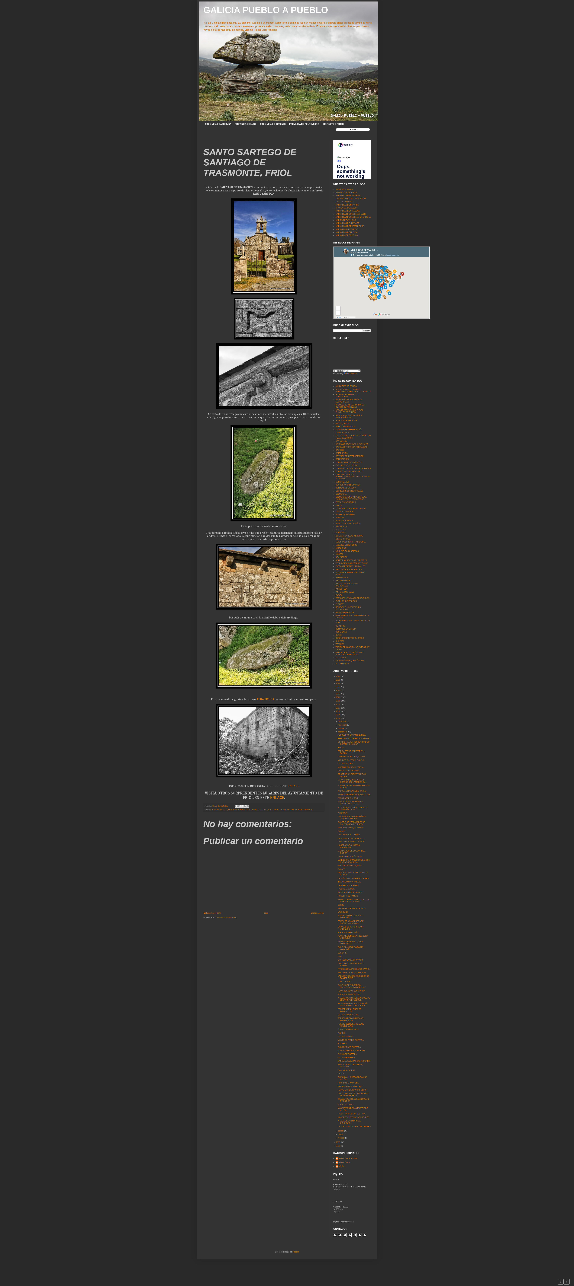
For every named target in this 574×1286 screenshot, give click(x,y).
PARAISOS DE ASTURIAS (346, 193)
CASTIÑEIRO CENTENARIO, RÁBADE (353, 878)
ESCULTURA (341, 494)
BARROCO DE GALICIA (345, 427)
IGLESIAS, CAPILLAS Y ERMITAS (349, 536)
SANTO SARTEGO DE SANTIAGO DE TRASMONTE (293, 810)
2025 (338, 680)
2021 (338, 694)
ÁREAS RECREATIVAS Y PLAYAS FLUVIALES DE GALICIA (349, 411)
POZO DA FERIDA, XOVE (348, 798)
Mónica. (342, 1166)
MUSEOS (339, 554)
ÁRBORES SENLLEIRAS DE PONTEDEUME (349, 1010)
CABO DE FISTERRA (346, 1070)
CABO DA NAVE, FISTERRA (349, 1047)
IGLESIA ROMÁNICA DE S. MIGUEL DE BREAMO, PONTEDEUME (354, 999)
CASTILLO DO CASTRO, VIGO (350, 960)
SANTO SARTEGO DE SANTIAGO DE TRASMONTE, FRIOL (353, 1094)
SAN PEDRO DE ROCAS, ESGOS (351, 908)
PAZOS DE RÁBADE (346, 889)
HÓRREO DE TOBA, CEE (348, 1083)
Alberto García (344, 1162)
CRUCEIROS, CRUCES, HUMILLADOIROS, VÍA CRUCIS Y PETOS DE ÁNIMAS (353, 476)
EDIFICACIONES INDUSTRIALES (349, 491)
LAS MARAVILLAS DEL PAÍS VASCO (351, 199)
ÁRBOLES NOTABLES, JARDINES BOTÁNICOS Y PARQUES (350, 406)
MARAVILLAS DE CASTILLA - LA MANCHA (353, 217)
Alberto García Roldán (348, 1158)
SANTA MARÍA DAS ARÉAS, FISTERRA (354, 1061)
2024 (338, 683)
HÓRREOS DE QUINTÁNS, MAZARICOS (349, 846)
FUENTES (340, 517)
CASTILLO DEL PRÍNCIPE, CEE (351, 838)
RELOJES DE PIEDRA (345, 612)
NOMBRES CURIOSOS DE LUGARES (351, 560)
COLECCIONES (342, 459)
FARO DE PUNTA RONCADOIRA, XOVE (354, 795)
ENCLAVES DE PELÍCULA (346, 465)
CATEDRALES (342, 453)
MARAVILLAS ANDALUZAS (347, 229)
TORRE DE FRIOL (345, 1105)
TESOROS (340, 644)
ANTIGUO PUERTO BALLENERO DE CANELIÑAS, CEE (353, 808)
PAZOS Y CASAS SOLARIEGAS (349, 569)
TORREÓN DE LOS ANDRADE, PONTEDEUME (351, 1019)
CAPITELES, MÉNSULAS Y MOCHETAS (352, 444)
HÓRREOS (340, 533)
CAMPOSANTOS (342, 433)
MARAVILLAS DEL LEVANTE (347, 223)
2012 (338, 1146)
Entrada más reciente (212, 913)
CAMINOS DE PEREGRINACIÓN (349, 430)
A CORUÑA (342, 813)
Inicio (266, 913)
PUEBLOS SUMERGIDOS (346, 601)
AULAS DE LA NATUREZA (346, 420)
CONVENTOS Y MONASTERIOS (349, 471)
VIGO (340, 956)
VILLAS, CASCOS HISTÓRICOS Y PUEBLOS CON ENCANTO (349, 653)
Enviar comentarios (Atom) (225, 917)
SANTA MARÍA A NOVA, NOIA (349, 866)
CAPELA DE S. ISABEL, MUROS (351, 842)
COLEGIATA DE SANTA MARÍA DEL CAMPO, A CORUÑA (352, 817)
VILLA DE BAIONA (345, 764)
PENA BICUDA (265, 699)
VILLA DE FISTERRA (346, 1058)
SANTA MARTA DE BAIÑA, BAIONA (352, 791)
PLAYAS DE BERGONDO (348, 1030)
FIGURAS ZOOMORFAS (345, 514)
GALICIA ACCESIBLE (344, 521)
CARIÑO (341, 831)
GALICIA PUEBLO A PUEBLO (265, 10)
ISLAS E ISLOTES (343, 539)
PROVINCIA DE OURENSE (273, 124)
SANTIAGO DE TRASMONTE (262, 810)
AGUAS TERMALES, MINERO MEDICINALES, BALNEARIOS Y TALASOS (353, 390)
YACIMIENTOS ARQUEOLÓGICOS (350, 661)
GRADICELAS (341, 527)
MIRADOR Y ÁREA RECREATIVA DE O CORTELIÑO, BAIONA (354, 743)
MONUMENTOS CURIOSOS (347, 551)
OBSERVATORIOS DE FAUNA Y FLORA (352, 563)
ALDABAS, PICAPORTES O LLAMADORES (347, 395)
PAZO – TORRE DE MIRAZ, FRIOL (352, 1114)
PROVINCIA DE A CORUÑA (218, 124)
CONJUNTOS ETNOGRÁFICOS (348, 462)
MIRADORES (341, 548)
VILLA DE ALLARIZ (345, 1037)
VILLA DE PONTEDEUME (348, 1015)
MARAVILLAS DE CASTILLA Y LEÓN (351, 214)
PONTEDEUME (344, 982)
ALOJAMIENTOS (342, 664)
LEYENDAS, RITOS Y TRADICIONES (351, 542)
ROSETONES (341, 632)
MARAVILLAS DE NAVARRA (347, 205)
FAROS (339, 505)
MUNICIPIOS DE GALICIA (346, 386)
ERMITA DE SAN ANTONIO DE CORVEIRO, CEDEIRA (350, 803)
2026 (338, 676)
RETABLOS (340, 626)
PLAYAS (339, 595)
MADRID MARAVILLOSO (346, 220)
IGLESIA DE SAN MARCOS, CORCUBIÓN (349, 1122)
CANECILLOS (341, 441)
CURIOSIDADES (342, 482)
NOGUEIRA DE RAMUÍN (348, 896)
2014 (338, 718)
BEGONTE (342, 953)
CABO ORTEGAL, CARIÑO (349, 835)
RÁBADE (341, 869)
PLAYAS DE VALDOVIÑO (348, 932)
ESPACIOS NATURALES (346, 502)
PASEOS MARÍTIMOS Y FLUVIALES (350, 566)
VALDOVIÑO (343, 912)
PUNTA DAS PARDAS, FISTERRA (351, 1051)
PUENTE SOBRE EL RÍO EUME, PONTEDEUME (351, 1025)
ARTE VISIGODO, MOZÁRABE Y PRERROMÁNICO (349, 416)
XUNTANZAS (341, 658)
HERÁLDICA (341, 530)
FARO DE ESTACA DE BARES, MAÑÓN (354, 969)
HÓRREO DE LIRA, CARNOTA (350, 828)
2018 (338, 704)
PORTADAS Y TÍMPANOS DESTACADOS (352, 598)
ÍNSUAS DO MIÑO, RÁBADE (349, 882)
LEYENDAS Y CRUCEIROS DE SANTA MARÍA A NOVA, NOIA (354, 861)
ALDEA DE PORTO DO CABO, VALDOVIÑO (350, 916)
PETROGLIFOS (342, 578)
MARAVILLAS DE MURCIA (346, 232)
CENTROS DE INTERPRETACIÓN (350, 456)
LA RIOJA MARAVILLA (345, 202)
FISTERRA (342, 1044)
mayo (340, 1134)
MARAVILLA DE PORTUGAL (347, 235)
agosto (341, 1131)
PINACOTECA (341, 589)
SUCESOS (340, 641)
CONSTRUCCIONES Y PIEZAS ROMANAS (353, 468)
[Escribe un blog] (239, 806)
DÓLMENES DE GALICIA (346, 488)
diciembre (342, 721)
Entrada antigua (317, 913)
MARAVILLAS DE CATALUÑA (348, 211)
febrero (341, 1138)
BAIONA (341, 748)
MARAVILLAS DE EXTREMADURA (350, 226)
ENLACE (293, 786)
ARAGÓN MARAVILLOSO (346, 208)
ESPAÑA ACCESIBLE (344, 190)
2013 (338, 1142)
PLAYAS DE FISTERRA (347, 1054)
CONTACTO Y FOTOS (333, 124)
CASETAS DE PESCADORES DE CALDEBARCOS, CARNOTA (351, 823)
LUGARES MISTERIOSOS (346, 545)
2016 (338, 711)
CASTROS (340, 450)
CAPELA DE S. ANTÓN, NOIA (350, 857)
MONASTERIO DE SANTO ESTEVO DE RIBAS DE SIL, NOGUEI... (354, 900)
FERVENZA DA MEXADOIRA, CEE (352, 972)
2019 (338, 701)
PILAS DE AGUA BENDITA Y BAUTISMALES (347, 585)
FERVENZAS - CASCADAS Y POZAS (351, 508)
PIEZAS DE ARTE (343, 581)
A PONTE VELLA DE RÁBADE (350, 892)
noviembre (342, 725)
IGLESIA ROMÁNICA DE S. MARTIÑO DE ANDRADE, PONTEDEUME (353, 1004)
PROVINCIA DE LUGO (246, 124)
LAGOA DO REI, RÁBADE (348, 885)
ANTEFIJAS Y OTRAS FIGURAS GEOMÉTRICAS (349, 401)
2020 (338, 697)
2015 (338, 715)
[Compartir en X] (242, 806)
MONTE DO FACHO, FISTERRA (351, 1040)
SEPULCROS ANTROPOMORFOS (350, 638)
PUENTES (340, 604)
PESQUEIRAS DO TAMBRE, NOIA (352, 735)
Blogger (295, 1252)
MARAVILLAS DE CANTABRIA (348, 196)
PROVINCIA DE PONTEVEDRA (304, 124)
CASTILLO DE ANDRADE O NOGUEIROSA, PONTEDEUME (352, 986)
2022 (338, 690)
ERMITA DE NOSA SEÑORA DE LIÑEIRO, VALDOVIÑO (351, 922)
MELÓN (341, 1074)
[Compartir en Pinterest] (247, 806)
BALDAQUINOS (342, 424)
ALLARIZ (341, 1033)
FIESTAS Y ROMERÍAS (345, 511)
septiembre (343, 732)
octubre (341, 728)
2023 (338, 687)
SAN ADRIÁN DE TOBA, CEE (350, 1086)
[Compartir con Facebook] (245, 806)
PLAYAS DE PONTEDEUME (349, 994)
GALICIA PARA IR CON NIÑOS (348, 524)
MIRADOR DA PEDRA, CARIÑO (351, 760)
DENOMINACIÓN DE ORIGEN (348, 485)
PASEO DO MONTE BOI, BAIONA (351, 757)
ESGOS (341, 905)
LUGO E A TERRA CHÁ (218, 810)
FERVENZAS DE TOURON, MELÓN (352, 1090)
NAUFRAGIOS (341, 557)
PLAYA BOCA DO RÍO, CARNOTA (351, 991)
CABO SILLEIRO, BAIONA (348, 771)
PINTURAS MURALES (345, 592)
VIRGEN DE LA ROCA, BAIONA (351, 767)
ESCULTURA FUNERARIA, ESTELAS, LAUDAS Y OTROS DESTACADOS (351, 498)
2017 (338, 708)
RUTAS (339, 635)
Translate (353, 374)
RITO (248, 810)
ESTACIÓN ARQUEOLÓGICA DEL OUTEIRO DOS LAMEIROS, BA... (352, 781)
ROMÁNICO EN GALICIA (346, 629)
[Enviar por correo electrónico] (236, 806)
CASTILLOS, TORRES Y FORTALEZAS (351, 447)
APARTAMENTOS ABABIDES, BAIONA (353, 738)
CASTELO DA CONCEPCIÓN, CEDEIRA (354, 1127)
